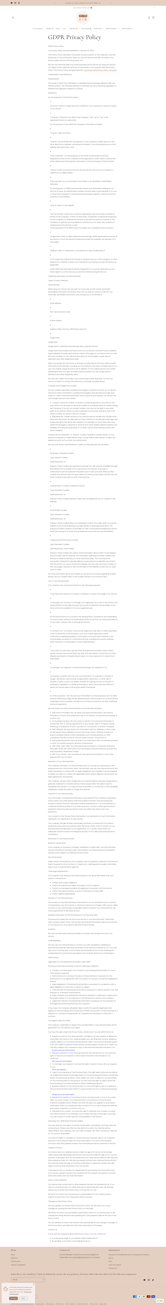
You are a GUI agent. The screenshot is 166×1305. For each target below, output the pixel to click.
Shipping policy (39, 1304)
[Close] (34, 1284)
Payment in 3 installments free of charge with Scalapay (129, 1255)
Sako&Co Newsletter (18, 1265)
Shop (13, 1255)
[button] (13, 17)
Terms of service (70, 1304)
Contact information (82, 1304)
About (111, 1258)
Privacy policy (60, 1304)
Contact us (113, 1268)
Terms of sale (94, 1304)
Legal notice (103, 1304)
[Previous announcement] (55, 3)
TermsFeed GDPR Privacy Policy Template (100, 70)
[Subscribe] (43, 1279)
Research (14, 1258)
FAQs (110, 1261)
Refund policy (50, 1304)
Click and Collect (115, 1265)
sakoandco (19, 1304)
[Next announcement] (111, 3)
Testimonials (15, 1261)
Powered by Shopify (28, 1304)
